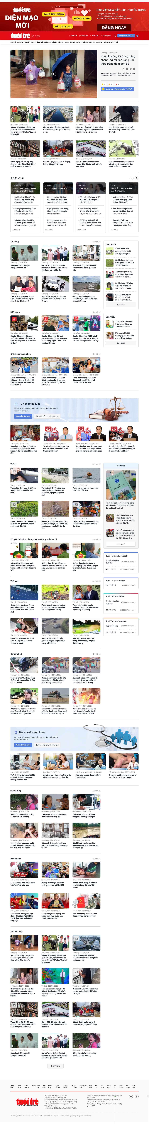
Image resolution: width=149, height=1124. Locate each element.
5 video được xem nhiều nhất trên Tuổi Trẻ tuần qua (22, 884)
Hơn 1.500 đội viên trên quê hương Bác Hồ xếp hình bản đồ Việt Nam (89, 164)
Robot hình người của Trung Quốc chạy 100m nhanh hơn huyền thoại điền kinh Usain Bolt (22, 608)
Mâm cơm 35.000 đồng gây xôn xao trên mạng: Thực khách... (124, 335)
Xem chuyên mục (23, 416)
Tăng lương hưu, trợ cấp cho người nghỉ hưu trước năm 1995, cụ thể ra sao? (53, 915)
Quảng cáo (107, 36)
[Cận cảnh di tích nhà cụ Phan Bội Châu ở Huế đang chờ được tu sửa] (55, 830)
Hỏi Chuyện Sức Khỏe (84, 772)
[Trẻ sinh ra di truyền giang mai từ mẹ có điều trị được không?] (124, 761)
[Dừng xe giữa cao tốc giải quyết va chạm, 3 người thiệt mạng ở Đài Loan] (55, 626)
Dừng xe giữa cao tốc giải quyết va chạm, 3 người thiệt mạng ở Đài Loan (53, 640)
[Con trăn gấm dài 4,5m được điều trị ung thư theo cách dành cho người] (24, 626)
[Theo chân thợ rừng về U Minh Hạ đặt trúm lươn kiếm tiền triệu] (24, 475)
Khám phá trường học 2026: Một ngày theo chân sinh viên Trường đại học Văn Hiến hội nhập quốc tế (22, 381)
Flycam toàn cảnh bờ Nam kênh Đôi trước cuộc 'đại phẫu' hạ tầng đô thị (57, 129)
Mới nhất (13, 42)
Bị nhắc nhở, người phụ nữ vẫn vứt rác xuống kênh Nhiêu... (123, 297)
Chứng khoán (83, 188)
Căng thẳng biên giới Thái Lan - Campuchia (121, 189)
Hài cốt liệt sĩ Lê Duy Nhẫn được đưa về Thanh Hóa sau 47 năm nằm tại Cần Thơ (125, 519)
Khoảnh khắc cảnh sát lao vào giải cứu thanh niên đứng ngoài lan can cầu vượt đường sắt (55, 711)
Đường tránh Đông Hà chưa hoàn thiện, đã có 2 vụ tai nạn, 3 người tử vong (85, 298)
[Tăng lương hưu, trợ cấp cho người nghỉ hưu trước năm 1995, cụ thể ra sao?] (55, 901)
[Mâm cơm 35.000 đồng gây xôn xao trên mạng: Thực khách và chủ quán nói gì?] (109, 335)
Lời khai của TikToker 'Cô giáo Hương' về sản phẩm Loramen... (124, 285)
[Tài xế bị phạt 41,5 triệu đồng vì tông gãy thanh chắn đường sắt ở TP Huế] (24, 665)
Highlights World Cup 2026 (56, 188)
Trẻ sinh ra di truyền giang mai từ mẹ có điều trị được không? (122, 776)
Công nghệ (114, 42)
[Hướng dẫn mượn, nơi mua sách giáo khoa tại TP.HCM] (55, 870)
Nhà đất (115, 1087)
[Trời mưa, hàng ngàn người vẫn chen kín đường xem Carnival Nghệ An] (86, 509)
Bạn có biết (53, 42)
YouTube (84, 36)
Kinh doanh (58, 1087)
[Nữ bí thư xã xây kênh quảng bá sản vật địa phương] (24, 802)
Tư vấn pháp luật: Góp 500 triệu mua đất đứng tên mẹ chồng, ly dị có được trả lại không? (122, 448)
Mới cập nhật (16, 931)
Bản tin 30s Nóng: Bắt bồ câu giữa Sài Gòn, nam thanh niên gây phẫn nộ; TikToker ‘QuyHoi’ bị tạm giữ (23, 130)
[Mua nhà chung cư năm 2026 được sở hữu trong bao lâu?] (86, 901)
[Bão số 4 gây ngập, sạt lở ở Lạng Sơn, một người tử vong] (58, 148)
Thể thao (60, 42)
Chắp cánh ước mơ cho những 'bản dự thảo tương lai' (54, 815)
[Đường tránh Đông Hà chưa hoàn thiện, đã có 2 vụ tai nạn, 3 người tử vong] (86, 284)
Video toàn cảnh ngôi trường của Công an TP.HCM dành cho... (124, 324)
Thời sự (38, 1087)
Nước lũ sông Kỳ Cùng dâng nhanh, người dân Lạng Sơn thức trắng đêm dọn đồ (118, 60)
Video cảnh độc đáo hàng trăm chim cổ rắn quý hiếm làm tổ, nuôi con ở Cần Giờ (23, 523)
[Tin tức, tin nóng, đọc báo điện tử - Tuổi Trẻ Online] (20, 35)
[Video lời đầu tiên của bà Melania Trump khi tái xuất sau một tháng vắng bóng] (86, 592)
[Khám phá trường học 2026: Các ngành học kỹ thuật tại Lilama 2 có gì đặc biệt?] (86, 365)
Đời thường (45, 42)
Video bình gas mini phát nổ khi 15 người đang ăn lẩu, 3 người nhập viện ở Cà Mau (84, 711)
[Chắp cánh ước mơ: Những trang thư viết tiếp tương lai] (86, 802)
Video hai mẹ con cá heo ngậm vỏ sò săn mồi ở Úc (85, 489)
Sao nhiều (110, 317)
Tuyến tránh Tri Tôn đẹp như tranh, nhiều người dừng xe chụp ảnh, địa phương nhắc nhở (53, 491)
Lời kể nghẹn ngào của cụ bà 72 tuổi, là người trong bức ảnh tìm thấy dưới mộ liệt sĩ (23, 845)
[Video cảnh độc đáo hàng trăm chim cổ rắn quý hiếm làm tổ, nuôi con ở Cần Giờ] (24, 509)
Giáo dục (108, 1087)
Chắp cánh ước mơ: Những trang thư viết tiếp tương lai (84, 815)
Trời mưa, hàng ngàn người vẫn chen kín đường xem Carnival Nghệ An (85, 523)
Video (34, 1085)
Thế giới (37, 42)
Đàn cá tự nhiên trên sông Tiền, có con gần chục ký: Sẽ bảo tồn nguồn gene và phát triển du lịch (55, 524)
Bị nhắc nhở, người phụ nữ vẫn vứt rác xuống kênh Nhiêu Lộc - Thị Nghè (122, 129)
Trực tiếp (27, 42)
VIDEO (36, 36)
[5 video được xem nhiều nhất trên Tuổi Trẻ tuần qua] (24, 870)
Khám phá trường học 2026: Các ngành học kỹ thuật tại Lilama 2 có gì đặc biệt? (84, 380)
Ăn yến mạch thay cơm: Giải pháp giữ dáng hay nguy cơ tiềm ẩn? (57, 776)
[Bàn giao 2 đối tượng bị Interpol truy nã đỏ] (24, 253)
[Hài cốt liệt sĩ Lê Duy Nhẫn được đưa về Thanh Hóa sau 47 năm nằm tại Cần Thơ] (110, 518)
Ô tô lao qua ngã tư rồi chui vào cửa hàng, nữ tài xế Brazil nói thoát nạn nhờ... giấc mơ (23, 711)
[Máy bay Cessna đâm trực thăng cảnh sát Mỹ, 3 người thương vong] (86, 626)
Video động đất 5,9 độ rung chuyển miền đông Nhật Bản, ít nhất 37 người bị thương (23, 164)
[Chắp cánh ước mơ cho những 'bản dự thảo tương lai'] (55, 802)
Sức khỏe (107, 42)
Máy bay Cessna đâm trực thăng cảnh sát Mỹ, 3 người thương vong (84, 640)
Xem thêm (55, 1066)
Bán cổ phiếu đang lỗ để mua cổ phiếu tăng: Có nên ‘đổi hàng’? (85, 885)
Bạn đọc (133, 1087)
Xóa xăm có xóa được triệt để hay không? (88, 776)
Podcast (74, 36)
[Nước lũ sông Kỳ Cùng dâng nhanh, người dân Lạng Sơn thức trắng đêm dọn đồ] (53, 74)
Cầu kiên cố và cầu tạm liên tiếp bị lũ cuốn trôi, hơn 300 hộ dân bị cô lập (85, 845)
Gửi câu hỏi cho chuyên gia (47, 416)
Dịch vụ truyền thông (94, 1104)
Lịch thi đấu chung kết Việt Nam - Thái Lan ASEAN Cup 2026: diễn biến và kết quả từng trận (21, 917)
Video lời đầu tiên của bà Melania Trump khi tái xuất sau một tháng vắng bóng (85, 607)
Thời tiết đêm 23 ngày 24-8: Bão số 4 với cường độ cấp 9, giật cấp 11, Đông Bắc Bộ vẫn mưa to (54, 992)
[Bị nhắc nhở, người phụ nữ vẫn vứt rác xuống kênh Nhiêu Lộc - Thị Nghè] (124, 114)
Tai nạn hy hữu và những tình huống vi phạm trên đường (24, 189)
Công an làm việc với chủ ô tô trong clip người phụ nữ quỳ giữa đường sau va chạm (54, 680)
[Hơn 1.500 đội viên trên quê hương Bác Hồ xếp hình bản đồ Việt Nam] (91, 148)
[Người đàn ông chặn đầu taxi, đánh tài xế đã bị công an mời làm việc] (55, 284)
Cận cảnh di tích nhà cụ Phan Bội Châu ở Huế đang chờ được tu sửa (55, 845)
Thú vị (32, 42)
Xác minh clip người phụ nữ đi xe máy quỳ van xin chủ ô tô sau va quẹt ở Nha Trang (85, 680)
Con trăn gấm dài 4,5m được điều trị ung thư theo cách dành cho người (22, 640)
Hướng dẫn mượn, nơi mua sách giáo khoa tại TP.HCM (53, 884)
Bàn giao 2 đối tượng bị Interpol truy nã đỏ (20, 266)
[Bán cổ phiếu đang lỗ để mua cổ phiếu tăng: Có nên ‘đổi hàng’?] (86, 870)
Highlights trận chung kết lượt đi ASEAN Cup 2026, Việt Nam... (124, 262)
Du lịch (75, 1087)
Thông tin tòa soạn (50, 1106)
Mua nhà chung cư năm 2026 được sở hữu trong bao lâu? (85, 914)
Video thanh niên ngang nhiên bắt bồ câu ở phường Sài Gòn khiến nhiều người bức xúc (121, 164)
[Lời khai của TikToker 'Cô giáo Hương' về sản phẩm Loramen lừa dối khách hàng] (109, 286)
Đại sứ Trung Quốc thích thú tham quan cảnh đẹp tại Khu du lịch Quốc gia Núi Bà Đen (55, 267)
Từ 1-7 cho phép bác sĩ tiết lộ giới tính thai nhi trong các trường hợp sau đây (22, 777)
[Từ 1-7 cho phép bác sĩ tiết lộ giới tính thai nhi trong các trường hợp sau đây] (25, 761)
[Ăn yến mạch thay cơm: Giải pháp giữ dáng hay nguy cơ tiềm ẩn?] (58, 761)
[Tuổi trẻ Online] (27, 1102)
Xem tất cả (16, 230)
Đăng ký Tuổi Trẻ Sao (126, 36)
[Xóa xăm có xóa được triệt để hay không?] (91, 761)
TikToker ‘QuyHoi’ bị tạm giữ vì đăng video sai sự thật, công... (124, 274)
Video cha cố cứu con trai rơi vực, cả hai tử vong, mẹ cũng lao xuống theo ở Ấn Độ (53, 607)
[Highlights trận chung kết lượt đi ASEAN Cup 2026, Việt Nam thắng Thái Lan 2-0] (109, 263)
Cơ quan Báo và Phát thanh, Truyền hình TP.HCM (60, 1108)
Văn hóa (90, 1087)
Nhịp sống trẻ (83, 1087)
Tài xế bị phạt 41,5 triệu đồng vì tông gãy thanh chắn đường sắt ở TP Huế (22, 680)
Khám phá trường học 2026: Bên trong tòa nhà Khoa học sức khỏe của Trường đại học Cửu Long (54, 381)
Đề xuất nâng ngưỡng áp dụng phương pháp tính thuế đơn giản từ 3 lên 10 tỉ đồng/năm (125, 534)
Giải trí (66, 42)
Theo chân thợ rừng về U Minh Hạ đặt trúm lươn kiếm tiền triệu (23, 490)
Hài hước (73, 42)
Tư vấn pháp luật (49, 443)
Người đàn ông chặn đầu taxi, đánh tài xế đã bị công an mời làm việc (54, 298)
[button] (132, 178)
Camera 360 (99, 42)
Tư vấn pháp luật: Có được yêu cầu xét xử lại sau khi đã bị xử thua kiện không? (56, 448)
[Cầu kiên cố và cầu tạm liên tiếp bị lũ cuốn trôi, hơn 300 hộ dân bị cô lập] (86, 830)
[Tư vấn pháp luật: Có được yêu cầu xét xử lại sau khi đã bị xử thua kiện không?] (58, 433)
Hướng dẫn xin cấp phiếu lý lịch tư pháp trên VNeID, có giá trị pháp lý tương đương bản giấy (85, 566)
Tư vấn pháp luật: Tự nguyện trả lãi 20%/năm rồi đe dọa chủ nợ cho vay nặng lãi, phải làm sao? (89, 448)
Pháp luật (50, 1087)
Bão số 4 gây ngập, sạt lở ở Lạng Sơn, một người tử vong (56, 163)
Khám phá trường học (20, 354)
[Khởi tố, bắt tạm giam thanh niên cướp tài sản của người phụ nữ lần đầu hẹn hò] (24, 284)
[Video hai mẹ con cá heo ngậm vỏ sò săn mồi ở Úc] (86, 475)
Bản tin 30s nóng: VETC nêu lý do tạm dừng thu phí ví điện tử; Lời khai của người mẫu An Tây (85, 338)
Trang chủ (12, 1087)
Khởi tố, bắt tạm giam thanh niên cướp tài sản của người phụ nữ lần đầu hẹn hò (22, 298)
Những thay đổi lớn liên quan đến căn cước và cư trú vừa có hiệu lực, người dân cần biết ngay (54, 566)
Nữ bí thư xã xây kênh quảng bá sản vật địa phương (22, 815)
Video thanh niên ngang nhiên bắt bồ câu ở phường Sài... (123, 251)
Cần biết (95, 36)
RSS (93, 1106)
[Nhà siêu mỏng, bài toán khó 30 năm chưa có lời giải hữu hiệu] (86, 253)
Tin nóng (20, 42)
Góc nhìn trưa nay (89, 42)
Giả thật (128, 1087)
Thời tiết (44, 986)
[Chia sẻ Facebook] (126, 68)
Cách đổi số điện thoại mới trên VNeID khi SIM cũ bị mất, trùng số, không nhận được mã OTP (23, 566)
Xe (72, 1085)
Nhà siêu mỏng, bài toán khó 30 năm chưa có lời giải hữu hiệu (84, 267)
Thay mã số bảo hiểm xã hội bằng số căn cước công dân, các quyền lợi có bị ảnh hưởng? (120, 505)
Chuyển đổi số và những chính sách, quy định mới (33, 539)
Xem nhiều (111, 244)
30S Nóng (79, 42)
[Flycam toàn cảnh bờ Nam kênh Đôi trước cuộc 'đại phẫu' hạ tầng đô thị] (58, 114)
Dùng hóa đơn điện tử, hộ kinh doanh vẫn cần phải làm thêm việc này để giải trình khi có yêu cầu (23, 449)
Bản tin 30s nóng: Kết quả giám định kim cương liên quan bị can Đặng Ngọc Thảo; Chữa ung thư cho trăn (54, 339)
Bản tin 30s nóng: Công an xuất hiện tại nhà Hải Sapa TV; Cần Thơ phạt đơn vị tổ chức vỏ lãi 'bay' (23, 339)
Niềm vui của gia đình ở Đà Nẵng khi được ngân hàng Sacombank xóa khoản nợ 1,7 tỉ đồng (89, 129)
